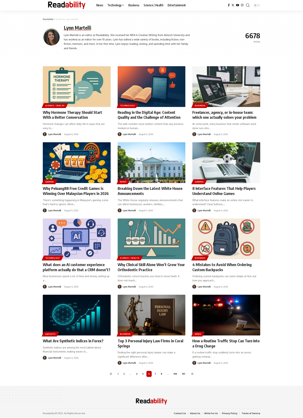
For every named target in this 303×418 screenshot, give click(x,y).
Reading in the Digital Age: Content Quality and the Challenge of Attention (149, 115)
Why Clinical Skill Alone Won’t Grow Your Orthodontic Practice (151, 267)
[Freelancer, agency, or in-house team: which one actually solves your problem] (226, 86)
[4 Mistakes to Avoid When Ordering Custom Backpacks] (226, 238)
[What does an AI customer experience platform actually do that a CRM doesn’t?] (77, 238)
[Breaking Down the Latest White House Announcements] (152, 162)
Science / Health (55, 105)
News (123, 181)
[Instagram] (242, 5)
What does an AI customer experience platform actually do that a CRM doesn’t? (76, 267)
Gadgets (50, 334)
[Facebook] (229, 5)
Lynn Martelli (54, 134)
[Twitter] (233, 5)
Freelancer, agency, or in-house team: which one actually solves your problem (224, 115)
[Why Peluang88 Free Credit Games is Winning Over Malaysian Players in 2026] (77, 162)
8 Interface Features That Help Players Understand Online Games (224, 191)
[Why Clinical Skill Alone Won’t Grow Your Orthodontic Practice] (152, 238)
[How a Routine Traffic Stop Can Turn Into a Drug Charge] (226, 315)
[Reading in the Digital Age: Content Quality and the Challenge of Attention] (152, 86)
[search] (248, 5)
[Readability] (67, 5)
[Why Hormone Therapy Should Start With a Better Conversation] (77, 86)
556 (175, 374)
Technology (127, 105)
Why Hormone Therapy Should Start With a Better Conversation (72, 115)
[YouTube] (237, 5)
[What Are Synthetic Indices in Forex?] (77, 315)
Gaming (49, 181)
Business (200, 105)
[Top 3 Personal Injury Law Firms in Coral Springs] (152, 315)
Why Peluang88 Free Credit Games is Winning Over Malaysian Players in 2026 (76, 191)
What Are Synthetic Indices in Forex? (73, 340)
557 (183, 374)
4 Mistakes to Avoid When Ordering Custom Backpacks (222, 267)
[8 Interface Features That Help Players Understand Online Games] (226, 162)
